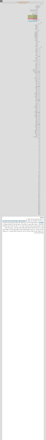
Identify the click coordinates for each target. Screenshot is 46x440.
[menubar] (23, 13)
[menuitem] (22, 13)
